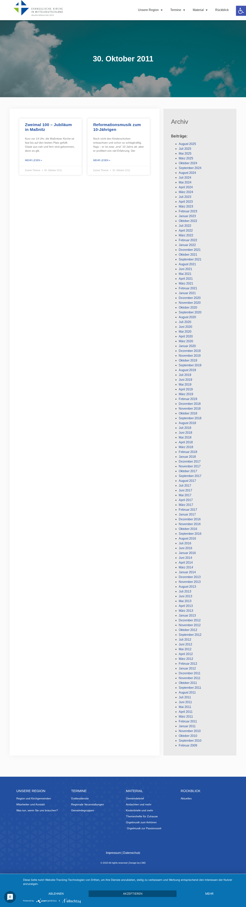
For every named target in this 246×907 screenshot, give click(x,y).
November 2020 (190, 302)
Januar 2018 (187, 456)
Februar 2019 (188, 399)
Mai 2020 (185, 331)
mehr (209, 893)
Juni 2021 (185, 269)
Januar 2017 (187, 514)
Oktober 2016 (188, 528)
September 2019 (190, 365)
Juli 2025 (185, 148)
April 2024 (186, 187)
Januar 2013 (187, 615)
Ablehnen (56, 893)
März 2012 (186, 658)
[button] (241, 11)
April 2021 (186, 278)
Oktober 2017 (188, 471)
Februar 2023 (188, 211)
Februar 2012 (188, 663)
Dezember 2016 (190, 519)
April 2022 (186, 230)
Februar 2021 (188, 288)
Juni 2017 (185, 490)
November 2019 (190, 355)
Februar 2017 (188, 509)
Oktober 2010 (188, 735)
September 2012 (190, 634)
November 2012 (190, 625)
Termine (175, 10)
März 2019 (186, 394)
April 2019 (186, 389)
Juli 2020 (185, 322)
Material (198, 10)
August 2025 (187, 144)
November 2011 (189, 678)
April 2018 (186, 442)
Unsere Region (148, 10)
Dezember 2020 (190, 298)
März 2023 (186, 206)
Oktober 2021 (188, 254)
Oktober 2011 (188, 682)
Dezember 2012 (190, 620)
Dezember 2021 (190, 249)
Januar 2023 (187, 216)
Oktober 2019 (188, 360)
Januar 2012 (187, 668)
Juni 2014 (185, 557)
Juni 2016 (185, 548)
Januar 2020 (187, 346)
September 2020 (190, 312)
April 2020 (186, 336)
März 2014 (186, 567)
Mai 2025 (185, 153)
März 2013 (186, 610)
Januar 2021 (187, 293)
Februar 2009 (188, 745)
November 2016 (190, 524)
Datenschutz (131, 852)
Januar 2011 (187, 726)
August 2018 (187, 423)
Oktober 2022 (188, 221)
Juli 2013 (185, 591)
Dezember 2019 (190, 350)
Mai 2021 (185, 273)
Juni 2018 (185, 432)
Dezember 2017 (190, 461)
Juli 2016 (185, 543)
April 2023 (186, 201)
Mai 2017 (185, 495)
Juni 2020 (185, 326)
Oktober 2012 (188, 630)
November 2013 (190, 581)
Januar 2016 (187, 553)
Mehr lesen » (33, 160)
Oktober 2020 (188, 307)
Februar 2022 (188, 240)
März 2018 (186, 447)
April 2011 (186, 711)
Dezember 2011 (189, 673)
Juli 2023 (185, 196)
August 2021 (187, 264)
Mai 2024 (185, 182)
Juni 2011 (185, 702)
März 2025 (186, 158)
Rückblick (222, 10)
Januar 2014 (187, 572)
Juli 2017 (185, 485)
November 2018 (190, 408)
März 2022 (186, 235)
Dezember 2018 (190, 403)
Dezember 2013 (190, 577)
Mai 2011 (185, 707)
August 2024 (187, 172)
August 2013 (187, 586)
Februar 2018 (188, 452)
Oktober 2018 (188, 413)
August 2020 (187, 317)
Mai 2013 (185, 601)
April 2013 (186, 605)
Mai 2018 (185, 437)
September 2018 (190, 418)
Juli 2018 (185, 427)
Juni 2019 (185, 379)
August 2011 (187, 692)
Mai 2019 (185, 384)
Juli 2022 (185, 225)
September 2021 (190, 259)
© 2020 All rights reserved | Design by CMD (123, 863)
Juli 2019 (185, 375)
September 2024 (190, 168)
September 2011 (190, 687)
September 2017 (190, 476)
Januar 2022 (187, 245)
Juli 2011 (185, 697)
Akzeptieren (132, 893)
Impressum (113, 852)
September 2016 (190, 533)
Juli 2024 (185, 177)
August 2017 (187, 480)
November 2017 (190, 466)
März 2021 (186, 283)
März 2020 (186, 341)
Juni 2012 (185, 644)
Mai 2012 (185, 649)
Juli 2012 (185, 639)
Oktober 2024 (188, 163)
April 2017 (186, 500)
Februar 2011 (188, 721)
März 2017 (186, 504)
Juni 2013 (185, 596)
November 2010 (190, 731)
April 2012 (186, 654)
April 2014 (186, 562)
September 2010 (190, 740)
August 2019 (187, 370)
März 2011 (186, 716)
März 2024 (186, 192)
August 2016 (187, 538)
